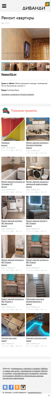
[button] (47, 28)
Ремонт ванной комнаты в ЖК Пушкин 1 (12, 300)
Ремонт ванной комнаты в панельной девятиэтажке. (37, 182)
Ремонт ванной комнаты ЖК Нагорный (11, 222)
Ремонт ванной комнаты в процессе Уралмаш (37, 143)
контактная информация (13, 378)
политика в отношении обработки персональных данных (25, 374)
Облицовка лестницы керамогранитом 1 (35, 300)
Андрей (4, 341)
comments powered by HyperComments (17, 94)
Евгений (29, 148)
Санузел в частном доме (36, 338)
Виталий (4, 145)
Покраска (5, 142)
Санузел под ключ (9, 338)
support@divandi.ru (34, 392)
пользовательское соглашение (26, 373)
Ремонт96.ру (8, 74)
